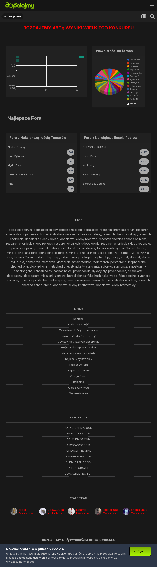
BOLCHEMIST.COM (78, 439)
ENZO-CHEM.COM (78, 433)
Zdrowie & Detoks (94, 183)
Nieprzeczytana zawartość (79, 353)
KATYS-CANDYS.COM (78, 427)
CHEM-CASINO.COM (20, 174)
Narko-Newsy (16, 147)
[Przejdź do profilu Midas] (13, 511)
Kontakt (86, 539)
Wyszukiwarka (78, 393)
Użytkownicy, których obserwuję (78, 341)
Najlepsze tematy (79, 370)
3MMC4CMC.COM (78, 445)
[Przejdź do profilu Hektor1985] (98, 511)
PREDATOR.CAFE (78, 467)
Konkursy (88, 165)
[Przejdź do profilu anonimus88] (126, 511)
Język (70, 539)
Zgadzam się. (143, 551)
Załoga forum (78, 376)
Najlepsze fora (78, 364)
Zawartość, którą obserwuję (78, 336)
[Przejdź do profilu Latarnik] (71, 511)
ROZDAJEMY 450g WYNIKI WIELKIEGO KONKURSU (78, 28)
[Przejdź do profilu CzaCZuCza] (42, 511)
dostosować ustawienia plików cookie (41, 557)
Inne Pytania (16, 156)
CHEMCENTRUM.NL (95, 147)
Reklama (78, 381)
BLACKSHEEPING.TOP (78, 473)
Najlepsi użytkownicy (78, 359)
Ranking (78, 318)
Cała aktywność (78, 324)
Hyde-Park (14, 165)
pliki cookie (59, 553)
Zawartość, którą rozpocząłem (78, 330)
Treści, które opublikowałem (79, 347)
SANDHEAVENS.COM (78, 456)
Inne (10, 183)
